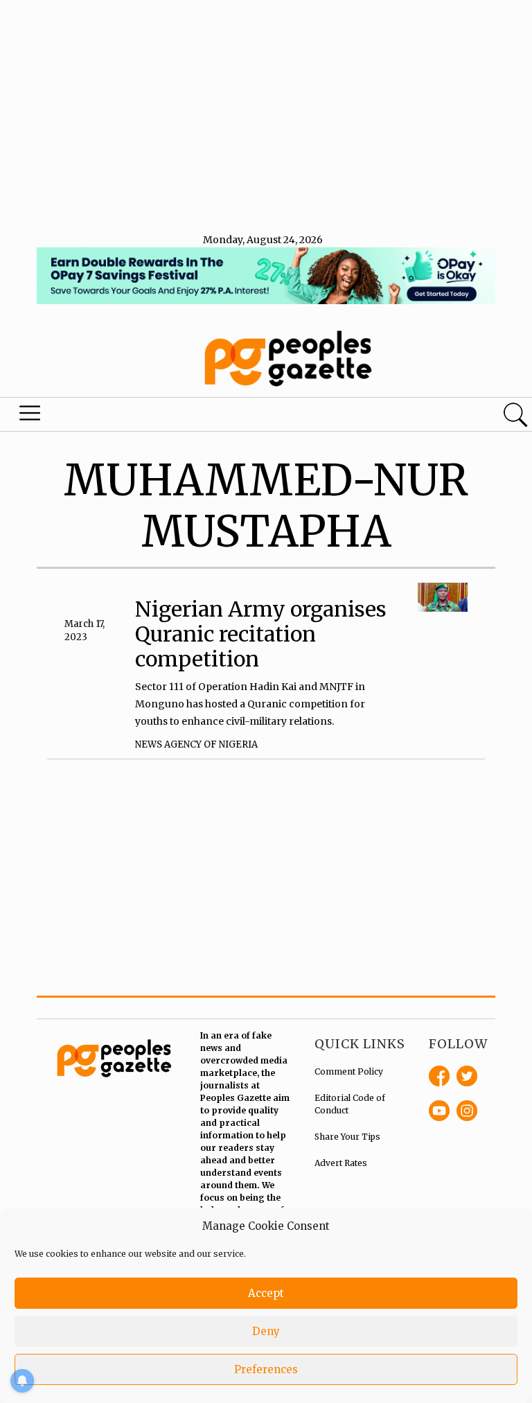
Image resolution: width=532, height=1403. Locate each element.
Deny (266, 1331)
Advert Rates (340, 1163)
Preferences (266, 1369)
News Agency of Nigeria (196, 744)
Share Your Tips (347, 1136)
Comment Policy (348, 1071)
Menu (30, 416)
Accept (266, 1293)
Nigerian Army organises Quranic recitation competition (261, 634)
